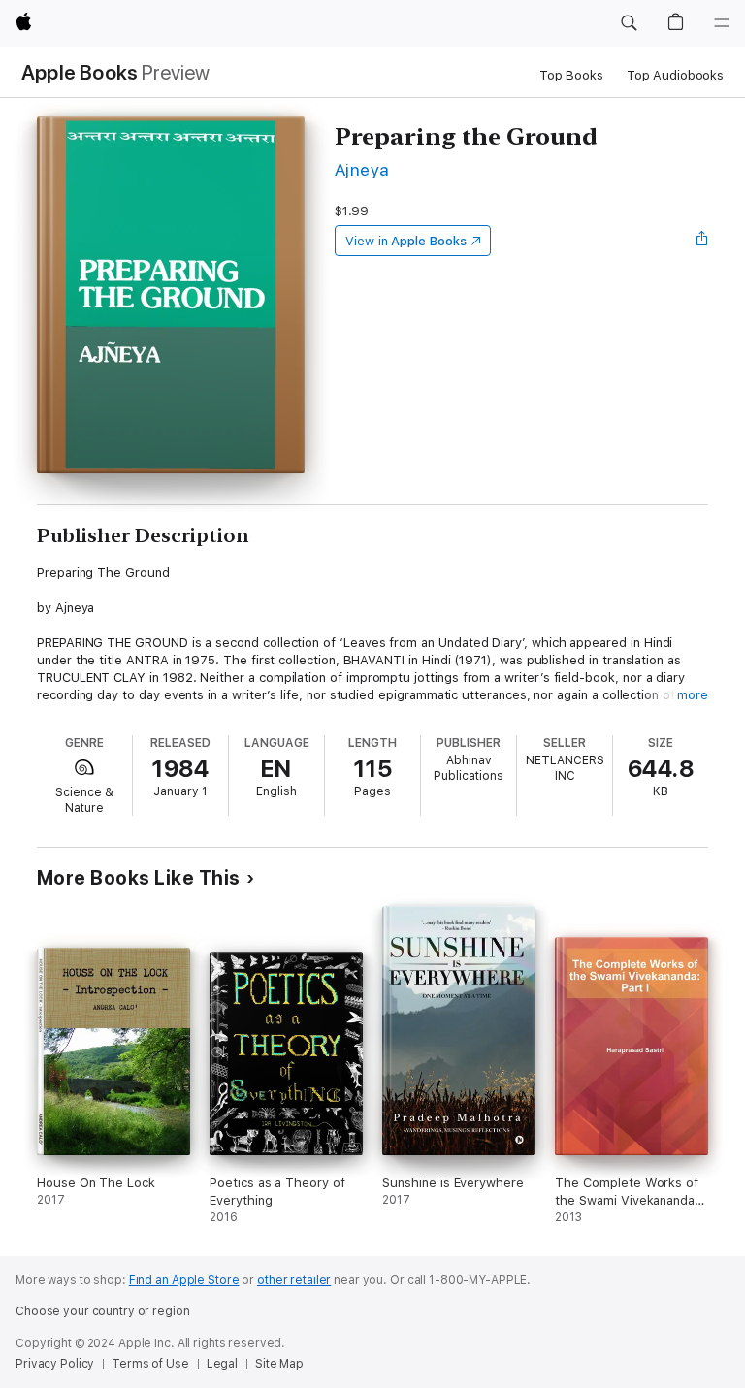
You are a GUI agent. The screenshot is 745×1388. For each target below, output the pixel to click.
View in (406, 241)
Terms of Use (150, 1364)
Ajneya (362, 169)
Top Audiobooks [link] (675, 75)
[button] (628, 23)
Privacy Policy (55, 1364)
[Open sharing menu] (702, 240)
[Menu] (721, 23)
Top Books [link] (571, 75)
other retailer (294, 1280)
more (692, 695)
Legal (222, 1364)
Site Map (279, 1364)
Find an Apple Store (184, 1280)
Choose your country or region (103, 1311)
